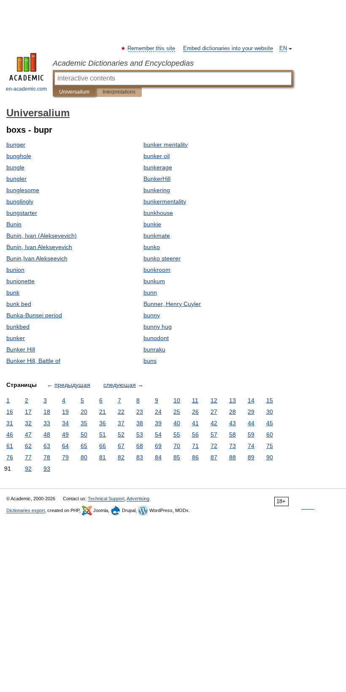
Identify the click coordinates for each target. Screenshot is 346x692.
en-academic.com (26, 89)
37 (121, 423)
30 (269, 411)
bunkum (154, 281)
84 (158, 457)
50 (84, 434)
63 (46, 446)
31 (9, 423)
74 (251, 446)
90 (269, 457)
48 (46, 434)
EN (283, 48)
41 (195, 423)
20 (84, 411)
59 (251, 434)
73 (232, 446)
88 (232, 457)
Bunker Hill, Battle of (33, 360)
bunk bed (18, 303)
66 (102, 446)
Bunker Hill (20, 349)
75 (269, 446)
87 (214, 457)
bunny (151, 315)
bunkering (156, 190)
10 (176, 400)
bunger (15, 144)
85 (176, 457)
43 (232, 423)
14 (251, 400)
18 (46, 411)
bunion (15, 269)
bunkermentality (164, 201)
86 (195, 457)
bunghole (18, 156)
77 (28, 457)
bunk (12, 292)
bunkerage (157, 167)
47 (28, 434)
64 (65, 446)
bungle (15, 167)
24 (158, 411)
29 (251, 411)
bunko (151, 247)
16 (9, 411)
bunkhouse (158, 212)
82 (121, 457)
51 (102, 434)
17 (28, 411)
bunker (15, 338)
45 (269, 423)
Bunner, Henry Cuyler (172, 303)
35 (84, 423)
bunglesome (22, 190)
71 (195, 446)
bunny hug (157, 326)
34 (65, 423)
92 (28, 468)
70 (176, 446)
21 (102, 411)
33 (46, 423)
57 (214, 434)
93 (46, 468)
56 (195, 434)
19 (65, 411)
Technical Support (106, 498)
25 (176, 411)
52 (121, 434)
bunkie (152, 224)
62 (28, 446)
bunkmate (156, 235)
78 (46, 457)
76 (9, 457)
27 (214, 411)
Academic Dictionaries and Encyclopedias (123, 63)
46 (9, 434)
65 (84, 446)
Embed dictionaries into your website (228, 48)
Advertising (138, 498)
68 (139, 446)
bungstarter (21, 212)
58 (232, 434)
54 (158, 434)
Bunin (14, 224)
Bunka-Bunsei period (34, 315)
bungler (16, 178)
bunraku (154, 349)
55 (176, 434)
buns (150, 360)
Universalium (74, 92)
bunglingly (19, 201)
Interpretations (119, 92)
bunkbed (18, 326)
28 (232, 411)
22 (121, 411)
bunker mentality (165, 144)
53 (139, 434)
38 (139, 423)
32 (28, 423)
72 (214, 446)
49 (65, 434)
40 (176, 423)
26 (195, 411)
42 (214, 423)
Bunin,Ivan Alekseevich (37, 258)
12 (214, 400)
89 (251, 457)
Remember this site (151, 48)
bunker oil (156, 156)
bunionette (20, 281)
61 (9, 446)
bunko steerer (162, 258)
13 (232, 400)
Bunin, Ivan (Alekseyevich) (41, 235)
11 (195, 400)
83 (139, 457)
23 (139, 411)
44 (251, 423)
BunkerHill (156, 178)
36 (102, 423)
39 (158, 423)
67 (121, 446)
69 (158, 446)
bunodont (156, 338)
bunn (150, 292)
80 (84, 457)
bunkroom (156, 269)
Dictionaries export (25, 510)
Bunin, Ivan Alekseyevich (39, 247)
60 (269, 434)
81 (102, 457)
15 (269, 400)
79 (65, 457)
